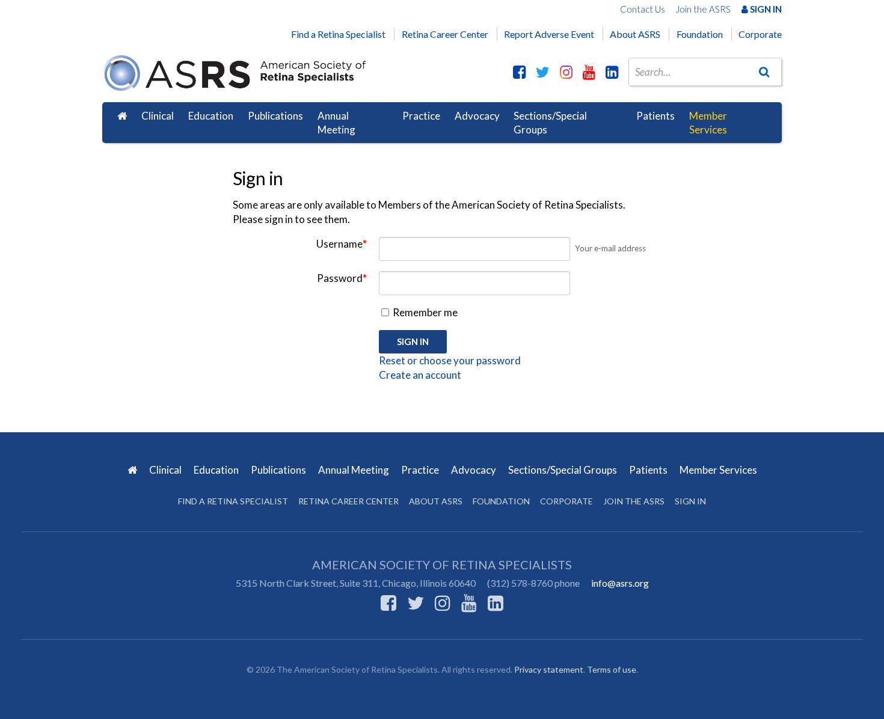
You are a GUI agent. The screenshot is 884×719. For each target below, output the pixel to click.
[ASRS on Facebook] (519, 72)
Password (342, 278)
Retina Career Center (445, 34)
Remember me (424, 312)
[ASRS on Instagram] (566, 72)
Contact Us (642, 9)
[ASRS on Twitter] (543, 72)
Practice (421, 115)
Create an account (420, 375)
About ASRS (635, 34)
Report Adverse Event (549, 34)
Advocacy (477, 115)
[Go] (764, 71)
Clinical (157, 115)
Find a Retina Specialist (338, 34)
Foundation (700, 34)
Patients (655, 115)
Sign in (690, 501)
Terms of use (611, 669)
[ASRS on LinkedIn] (612, 72)
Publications (275, 115)
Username (341, 243)
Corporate (760, 34)
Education (210, 115)
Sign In (765, 9)
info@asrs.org (620, 583)
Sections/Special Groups (550, 122)
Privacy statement (548, 669)
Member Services (708, 122)
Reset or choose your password (450, 360)
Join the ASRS (703, 9)
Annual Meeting (336, 122)
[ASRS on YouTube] (589, 72)
